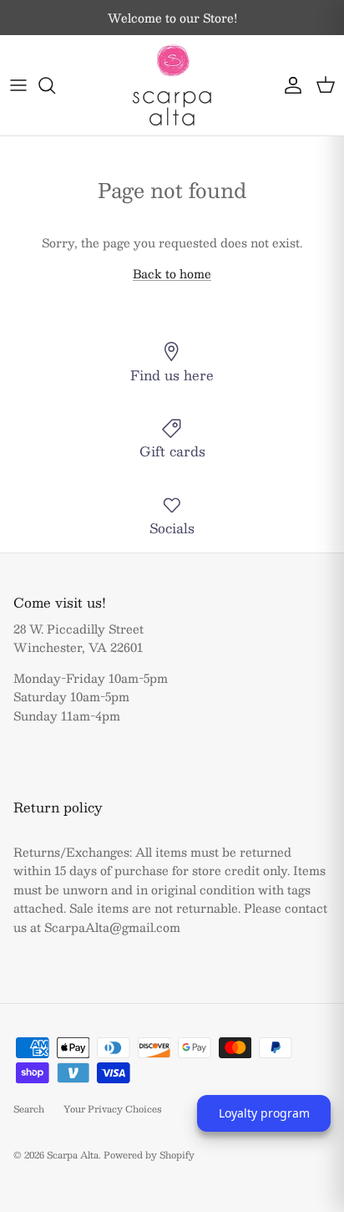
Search (28, 1109)
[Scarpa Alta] (172, 85)
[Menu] (18, 85)
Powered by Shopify (149, 1155)
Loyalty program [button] (264, 1113)
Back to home (172, 273)
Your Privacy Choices (112, 1109)
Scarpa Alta (73, 1155)
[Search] (55, 85)
